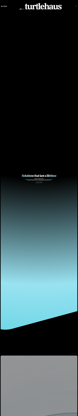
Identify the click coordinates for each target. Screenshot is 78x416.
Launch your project (39, 182)
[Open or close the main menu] (76, 6)
